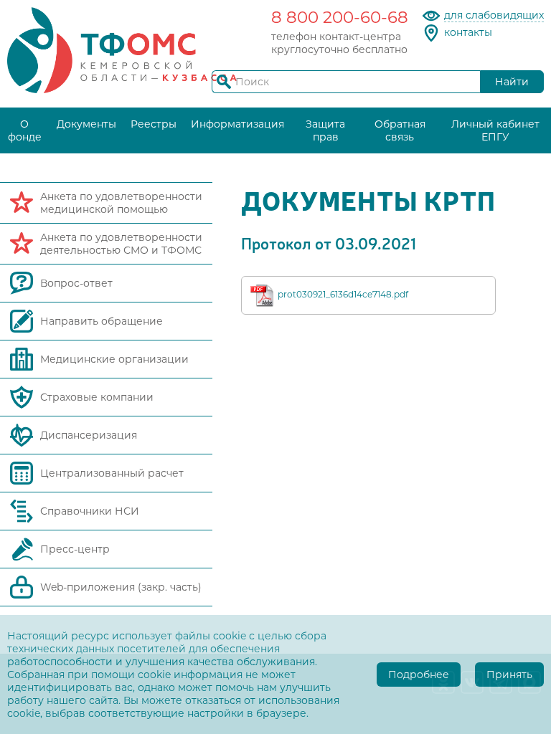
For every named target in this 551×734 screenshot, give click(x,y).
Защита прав (325, 130)
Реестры (153, 124)
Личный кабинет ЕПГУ (495, 130)
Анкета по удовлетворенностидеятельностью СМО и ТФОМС (121, 244)
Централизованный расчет (112, 473)
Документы (86, 124)
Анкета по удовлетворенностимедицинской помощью (121, 203)
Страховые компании (97, 397)
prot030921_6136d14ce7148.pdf (343, 294)
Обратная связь (400, 130)
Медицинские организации (114, 359)
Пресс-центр (75, 549)
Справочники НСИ (89, 511)
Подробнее (418, 674)
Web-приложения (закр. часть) (121, 587)
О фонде (25, 130)
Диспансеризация (88, 435)
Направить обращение (101, 321)
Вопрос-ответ (76, 283)
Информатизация (237, 124)
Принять (509, 674)
